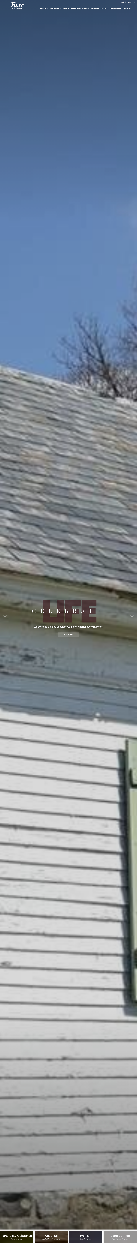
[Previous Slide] (5, 615)
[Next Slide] (132, 615)
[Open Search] (135, 2)
